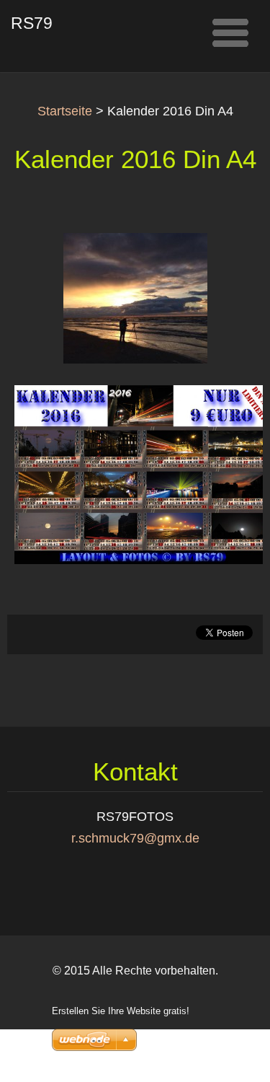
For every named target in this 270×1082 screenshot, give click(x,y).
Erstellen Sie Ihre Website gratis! (120, 1011)
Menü (230, 32)
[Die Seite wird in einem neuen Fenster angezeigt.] (135, 297)
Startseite (64, 111)
